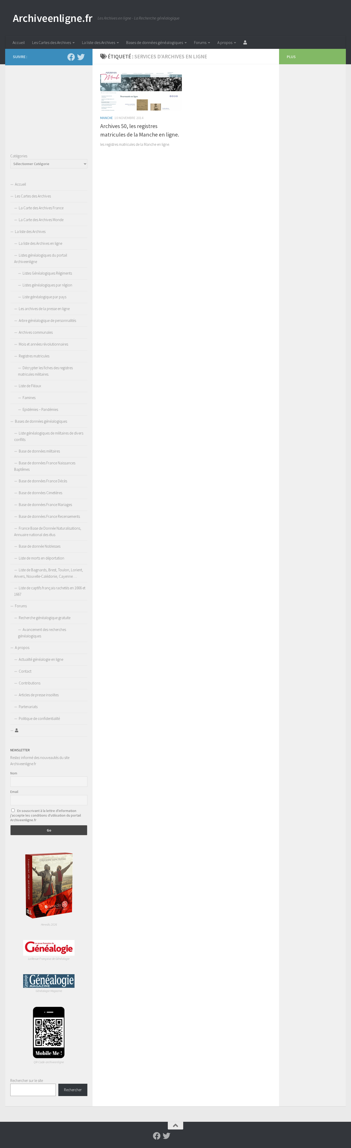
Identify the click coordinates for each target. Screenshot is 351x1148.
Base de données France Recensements (49, 516)
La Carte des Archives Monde (41, 219)
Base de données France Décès (43, 480)
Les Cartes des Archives (51, 42)
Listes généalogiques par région (47, 285)
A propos (224, 42)
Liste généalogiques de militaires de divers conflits (48, 436)
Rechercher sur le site (26, 1080)
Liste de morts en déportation (41, 558)
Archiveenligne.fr (53, 18)
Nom (13, 773)
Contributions (29, 683)
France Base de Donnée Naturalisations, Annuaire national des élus (47, 531)
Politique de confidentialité (39, 718)
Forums (200, 42)
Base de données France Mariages (45, 504)
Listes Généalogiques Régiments (47, 273)
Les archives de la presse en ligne (44, 308)
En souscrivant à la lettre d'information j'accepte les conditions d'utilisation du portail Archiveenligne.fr (45, 815)
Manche (106, 117)
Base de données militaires (39, 451)
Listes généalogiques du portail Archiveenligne (40, 258)
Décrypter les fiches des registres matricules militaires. (45, 371)
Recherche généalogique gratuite (44, 617)
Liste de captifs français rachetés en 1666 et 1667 (49, 591)
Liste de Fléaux (30, 385)
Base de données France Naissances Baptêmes (44, 466)
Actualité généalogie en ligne (41, 659)
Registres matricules (34, 356)
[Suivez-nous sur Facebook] (71, 57)
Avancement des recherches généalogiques (42, 632)
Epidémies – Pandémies (40, 409)
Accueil (19, 42)
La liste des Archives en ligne (40, 243)
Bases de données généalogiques (154, 42)
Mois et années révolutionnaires (43, 344)
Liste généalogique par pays (44, 296)
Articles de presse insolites (39, 694)
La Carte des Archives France (41, 207)
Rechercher (73, 1089)
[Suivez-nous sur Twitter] (81, 57)
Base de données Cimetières (40, 492)
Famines (29, 397)
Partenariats (28, 706)
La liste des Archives (98, 42)
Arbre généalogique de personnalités (47, 320)
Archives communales (36, 332)
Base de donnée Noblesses (39, 546)
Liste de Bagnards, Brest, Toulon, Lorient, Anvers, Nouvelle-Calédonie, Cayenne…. (48, 573)
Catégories (18, 155)
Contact (25, 671)
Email (14, 791)
